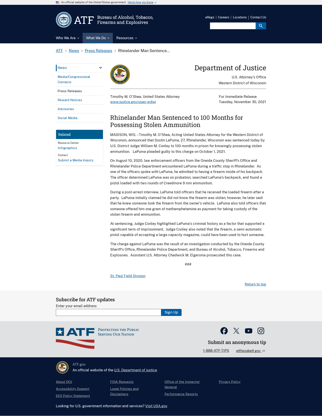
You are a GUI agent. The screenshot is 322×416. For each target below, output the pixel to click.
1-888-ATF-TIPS (216, 351)
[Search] (261, 25)
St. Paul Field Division (127, 276)
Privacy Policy (230, 382)
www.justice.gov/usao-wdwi (133, 102)
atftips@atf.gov (249, 351)
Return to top (255, 284)
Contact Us (258, 17)
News (74, 50)
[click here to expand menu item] (100, 67)
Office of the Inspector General (182, 384)
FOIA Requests (122, 382)
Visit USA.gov (156, 406)
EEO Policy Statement (73, 396)
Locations (240, 17)
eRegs (209, 17)
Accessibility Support (72, 389)
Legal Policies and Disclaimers (124, 391)
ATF (59, 50)
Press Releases (98, 50)
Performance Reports (181, 394)
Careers (223, 17)
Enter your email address (76, 306)
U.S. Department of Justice (135, 370)
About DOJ (64, 382)
